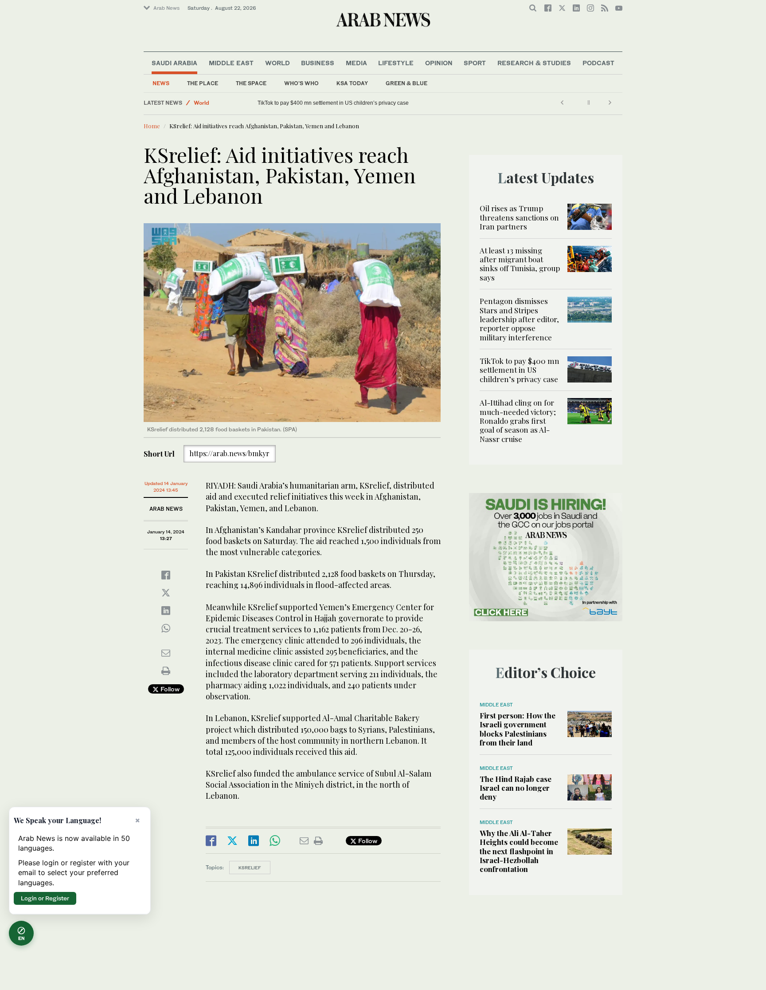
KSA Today (352, 83)
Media (356, 63)
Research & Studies (534, 63)
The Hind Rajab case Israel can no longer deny (515, 788)
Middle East (231, 63)
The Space (251, 83)
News (160, 83)
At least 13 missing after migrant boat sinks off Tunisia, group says (520, 263)
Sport (475, 63)
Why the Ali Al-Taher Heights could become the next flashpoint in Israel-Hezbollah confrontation (519, 851)
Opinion (439, 63)
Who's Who (301, 83)
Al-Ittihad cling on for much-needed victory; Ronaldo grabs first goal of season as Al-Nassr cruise (373, 103)
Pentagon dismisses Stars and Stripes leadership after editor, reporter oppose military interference (519, 319)
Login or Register (45, 898)
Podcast (598, 63)
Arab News (166, 8)
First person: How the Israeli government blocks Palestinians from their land (517, 728)
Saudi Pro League (217, 102)
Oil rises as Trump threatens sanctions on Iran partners (519, 217)
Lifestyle (396, 63)
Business (317, 63)
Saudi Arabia (174, 63)
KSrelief (249, 867)
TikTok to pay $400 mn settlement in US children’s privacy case (519, 370)
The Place (202, 83)
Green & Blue (406, 83)
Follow (169, 689)
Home (152, 126)
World (277, 63)
